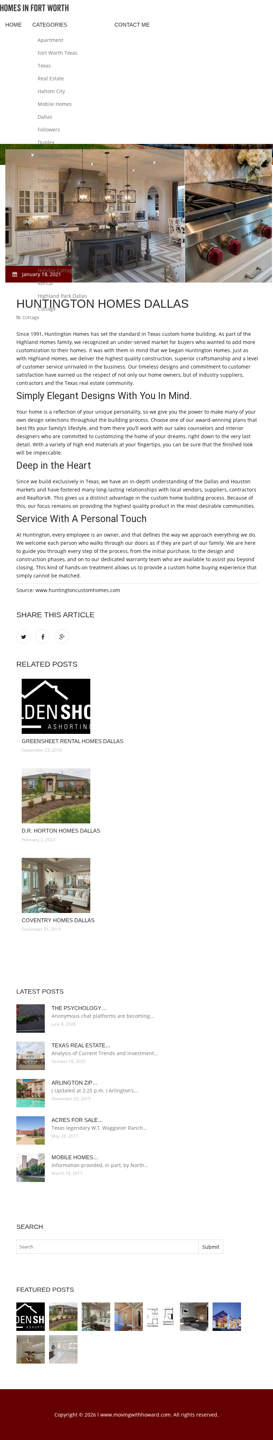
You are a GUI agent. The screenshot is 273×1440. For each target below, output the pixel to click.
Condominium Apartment (68, 180)
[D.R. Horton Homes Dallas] (137, 795)
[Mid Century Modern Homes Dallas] (227, 1316)
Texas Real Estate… (81, 1045)
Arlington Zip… (75, 1083)
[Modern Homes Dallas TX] (194, 1316)
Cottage (47, 308)
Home (13, 25)
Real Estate (51, 78)
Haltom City (51, 91)
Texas (44, 65)
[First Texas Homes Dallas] (161, 1316)
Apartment (50, 40)
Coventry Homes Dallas (58, 920)
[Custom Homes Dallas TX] (128, 1316)
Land (43, 244)
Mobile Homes (55, 104)
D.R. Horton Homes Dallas (61, 831)
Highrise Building (58, 257)
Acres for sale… (77, 1120)
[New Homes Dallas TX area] (63, 1349)
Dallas (45, 116)
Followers (49, 129)
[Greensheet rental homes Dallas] (137, 706)
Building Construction (64, 219)
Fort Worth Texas (57, 52)
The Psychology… (79, 1008)
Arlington (49, 232)
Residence (50, 168)
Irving (44, 193)
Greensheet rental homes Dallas (72, 741)
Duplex (46, 142)
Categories (49, 25)
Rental (45, 283)
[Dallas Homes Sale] (30, 1349)
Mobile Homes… (75, 1157)
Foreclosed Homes (59, 155)
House (45, 206)
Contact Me (132, 25)
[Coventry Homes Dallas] (137, 885)
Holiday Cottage (56, 270)
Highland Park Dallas (62, 295)
